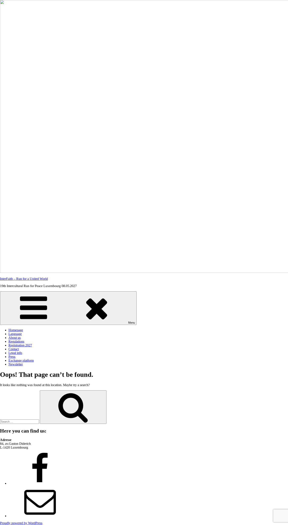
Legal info (15, 353)
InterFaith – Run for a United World (24, 279)
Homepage (15, 330)
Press (11, 356)
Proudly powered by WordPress (21, 523)
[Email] (40, 516)
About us (14, 337)
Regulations (16, 341)
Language (15, 334)
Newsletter (15, 364)
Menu (131, 322)
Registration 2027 (20, 345)
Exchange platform (21, 360)
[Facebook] (40, 483)
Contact (13, 349)
